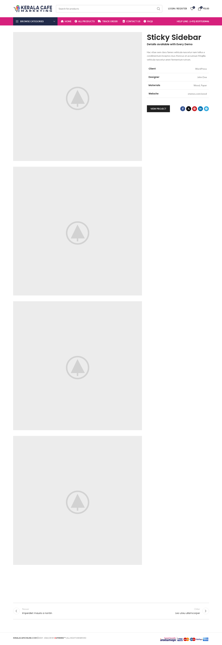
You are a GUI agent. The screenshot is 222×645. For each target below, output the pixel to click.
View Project (158, 108)
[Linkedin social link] (200, 108)
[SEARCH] (158, 8)
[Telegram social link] (206, 108)
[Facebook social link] (182, 108)
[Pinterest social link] (194, 108)
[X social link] (188, 108)
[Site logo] (33, 8)
